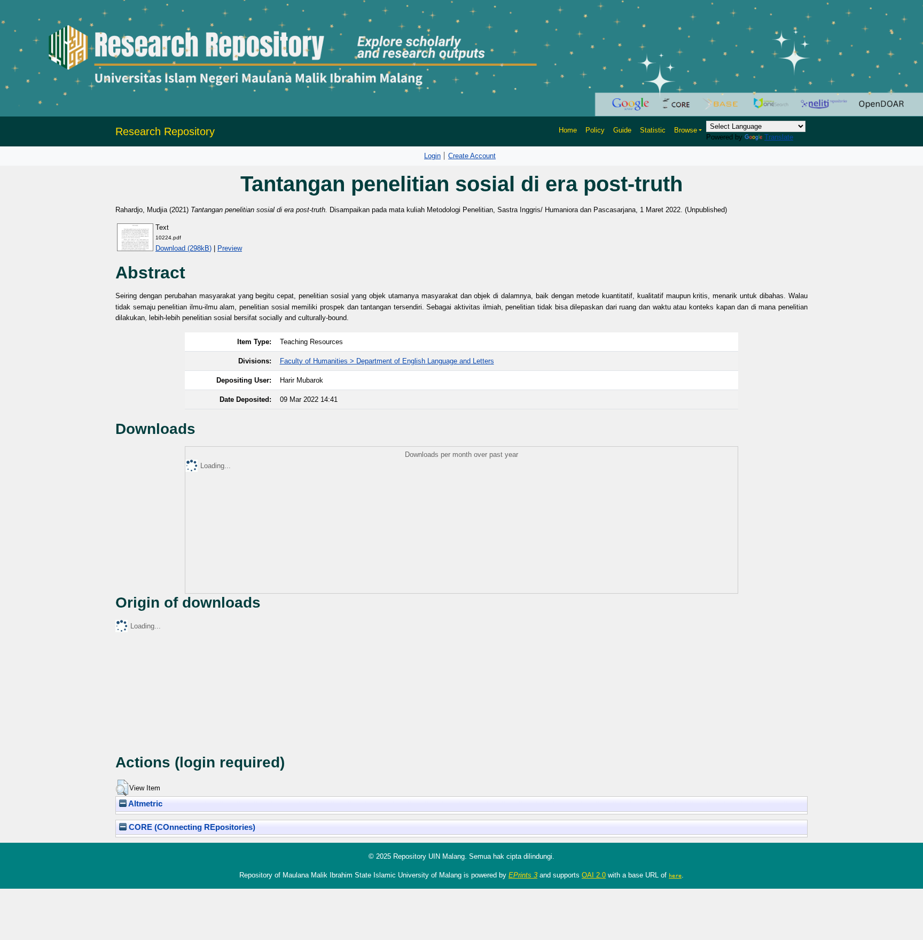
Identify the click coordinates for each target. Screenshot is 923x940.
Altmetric (144, 803)
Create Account (472, 156)
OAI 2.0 (594, 875)
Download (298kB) (183, 248)
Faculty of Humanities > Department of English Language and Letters (387, 361)
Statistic (653, 130)
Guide (622, 130)
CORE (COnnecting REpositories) (191, 827)
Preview (229, 248)
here (675, 875)
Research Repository (165, 131)
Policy (595, 130)
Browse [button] (685, 130)
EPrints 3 (523, 875)
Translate (778, 137)
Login (432, 156)
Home (568, 130)
